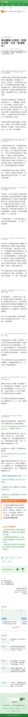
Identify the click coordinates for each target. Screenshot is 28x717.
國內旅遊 (12, 557)
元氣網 (5, 37)
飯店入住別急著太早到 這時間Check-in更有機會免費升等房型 (15, 12)
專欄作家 (19, 711)
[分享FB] (3, 8)
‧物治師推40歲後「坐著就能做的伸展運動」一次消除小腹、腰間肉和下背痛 (14, 531)
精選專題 (18, 708)
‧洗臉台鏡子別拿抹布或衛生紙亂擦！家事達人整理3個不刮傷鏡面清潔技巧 (14, 546)
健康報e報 (15, 702)
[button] (26, 5)
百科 (23, 5)
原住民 (9, 561)
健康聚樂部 (11, 708)
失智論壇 (12, 5)
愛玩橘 (6, 557)
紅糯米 (3, 82)
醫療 (18, 5)
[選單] (26, 2)
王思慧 (19, 557)
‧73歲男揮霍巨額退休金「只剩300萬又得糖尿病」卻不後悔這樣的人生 (14, 539)
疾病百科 (23, 708)
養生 (7, 5)
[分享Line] (10, 8)
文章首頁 (13, 711)
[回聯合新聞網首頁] (2, 2)
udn (2, 37)
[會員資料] (24, 2)
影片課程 (4, 618)
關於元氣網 (5, 708)
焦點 (2, 5)
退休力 (8, 711)
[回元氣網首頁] (5, 2)
